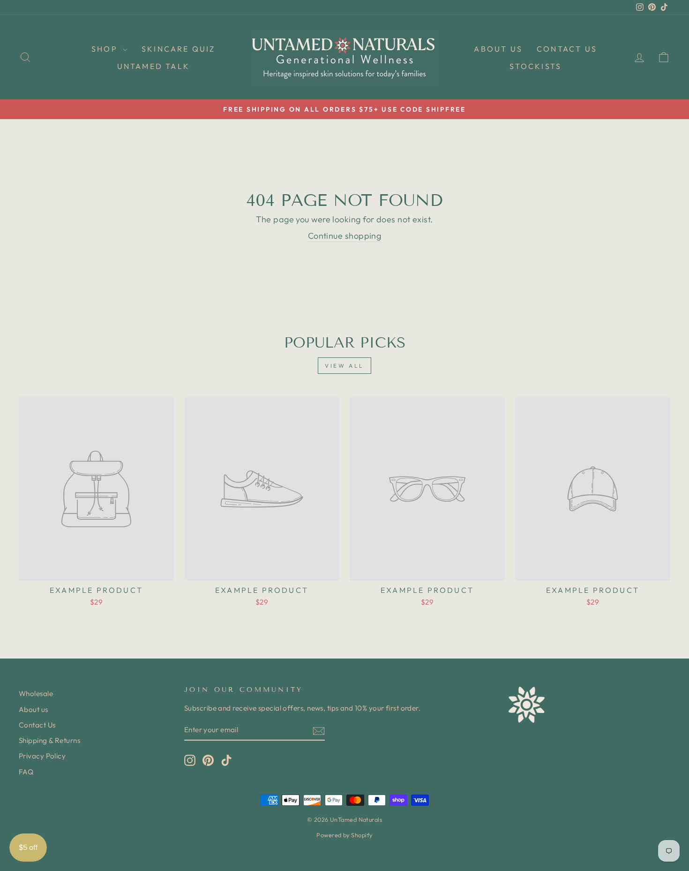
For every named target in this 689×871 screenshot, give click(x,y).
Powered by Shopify (344, 835)
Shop (105, 48)
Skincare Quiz (179, 48)
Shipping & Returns (49, 740)
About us (498, 48)
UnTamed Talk (153, 66)
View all (344, 365)
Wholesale (36, 693)
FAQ (26, 771)
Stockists (535, 66)
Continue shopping (345, 235)
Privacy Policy (42, 755)
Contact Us (567, 48)
